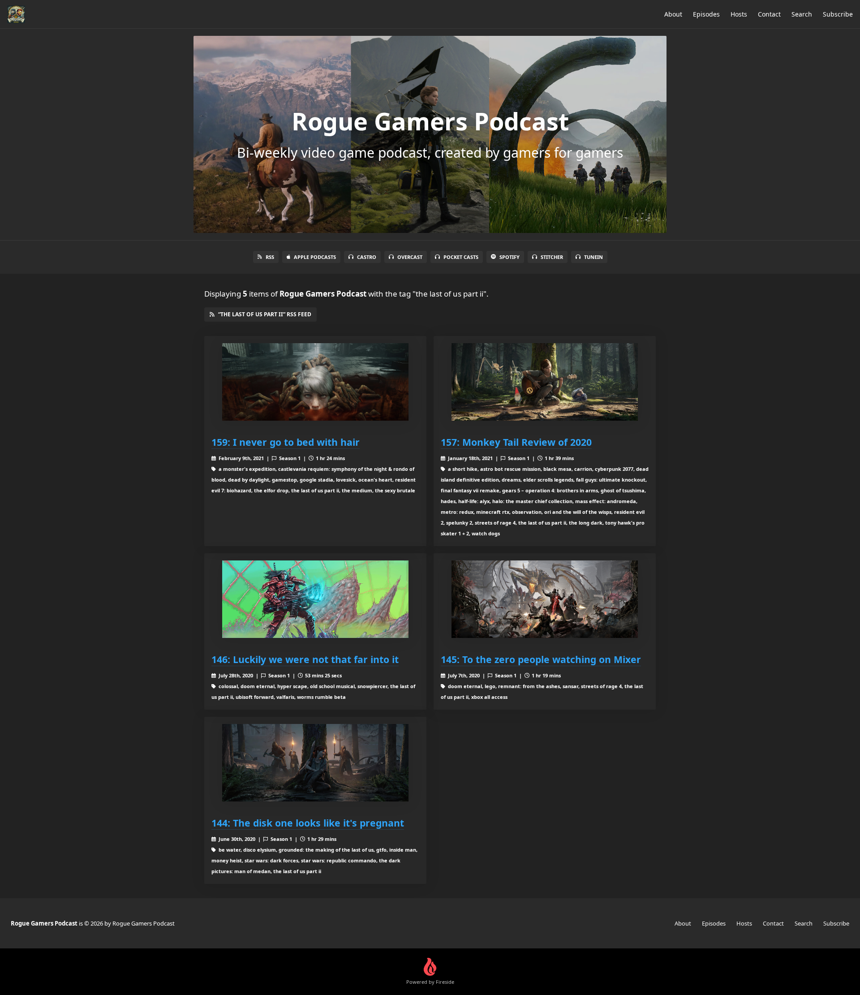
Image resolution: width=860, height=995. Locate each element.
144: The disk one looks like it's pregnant (307, 822)
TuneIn (593, 257)
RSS (270, 257)
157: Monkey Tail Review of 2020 (516, 441)
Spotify (509, 257)
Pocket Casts (460, 257)
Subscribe (838, 14)
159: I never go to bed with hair (285, 441)
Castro (366, 257)
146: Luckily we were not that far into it (305, 659)
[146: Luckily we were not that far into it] (315, 599)
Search (801, 14)
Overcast (409, 257)
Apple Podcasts (315, 257)
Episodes (706, 14)
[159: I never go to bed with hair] (315, 382)
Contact (769, 14)
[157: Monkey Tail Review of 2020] (545, 382)
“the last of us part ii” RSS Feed (264, 314)
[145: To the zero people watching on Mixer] (545, 599)
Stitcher (552, 257)
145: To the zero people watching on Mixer (541, 659)
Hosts (739, 14)
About (673, 14)
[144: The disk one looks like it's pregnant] (315, 762)
